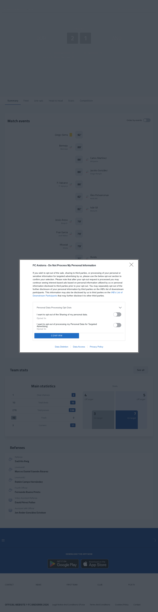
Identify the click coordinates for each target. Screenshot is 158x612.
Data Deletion (61, 346)
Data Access (79, 346)
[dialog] (79, 306)
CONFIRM (56, 335)
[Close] (132, 266)
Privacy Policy (96, 346)
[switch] (117, 314)
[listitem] (79, 307)
